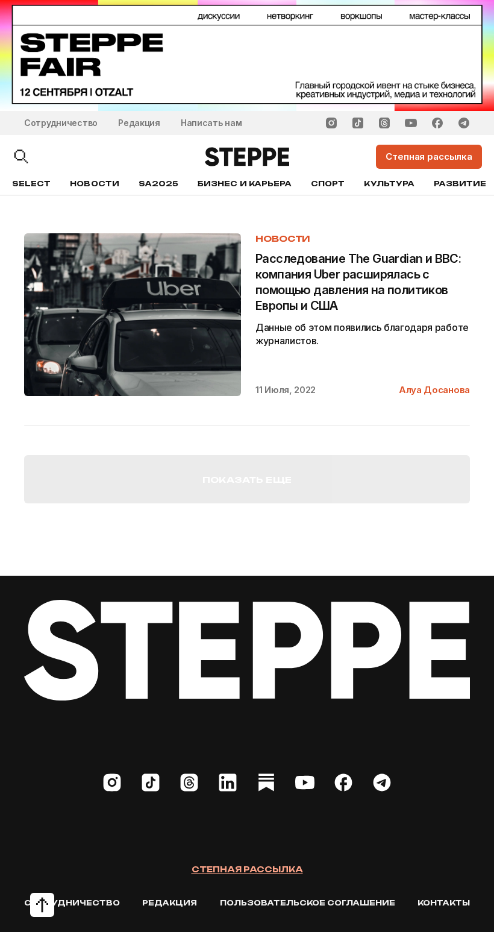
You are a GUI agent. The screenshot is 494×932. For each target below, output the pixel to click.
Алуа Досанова (434, 389)
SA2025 (158, 183)
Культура (389, 183)
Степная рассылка (247, 869)
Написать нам (211, 123)
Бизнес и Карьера (245, 183)
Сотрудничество (61, 123)
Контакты (443, 902)
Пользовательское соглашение (307, 902)
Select (31, 183)
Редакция (139, 123)
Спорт (328, 183)
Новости (94, 183)
